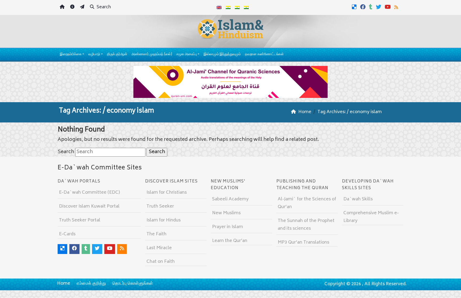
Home (63, 283)
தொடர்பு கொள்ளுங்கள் (132, 283)
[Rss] (396, 6)
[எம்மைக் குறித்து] (73, 7)
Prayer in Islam (227, 227)
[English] (219, 7)
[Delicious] (355, 6)
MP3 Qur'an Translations (303, 242)
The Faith (156, 234)
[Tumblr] (371, 6)
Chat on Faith (160, 261)
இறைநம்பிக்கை (71, 54)
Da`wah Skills (358, 199)
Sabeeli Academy (230, 199)
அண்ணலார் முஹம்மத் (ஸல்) (152, 54)
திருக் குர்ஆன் (117, 54)
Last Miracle (159, 248)
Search (103, 7)
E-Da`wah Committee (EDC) (89, 192)
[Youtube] (388, 6)
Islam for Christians (166, 192)
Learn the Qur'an (229, 241)
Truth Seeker (160, 206)
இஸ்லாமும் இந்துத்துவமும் (222, 54)
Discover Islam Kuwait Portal (89, 206)
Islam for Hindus (163, 220)
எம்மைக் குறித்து (91, 283)
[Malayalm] (228, 7)
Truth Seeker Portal (79, 220)
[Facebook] (363, 6)
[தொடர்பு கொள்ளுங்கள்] (83, 7)
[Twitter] (379, 6)
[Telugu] (237, 7)
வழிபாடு (94, 54)
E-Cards (67, 234)
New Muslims (226, 213)
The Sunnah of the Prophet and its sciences (306, 224)
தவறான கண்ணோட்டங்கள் (264, 54)
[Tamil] (246, 7)
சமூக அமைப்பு (186, 54)
